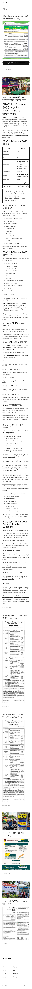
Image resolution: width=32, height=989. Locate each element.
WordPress (27, 986)
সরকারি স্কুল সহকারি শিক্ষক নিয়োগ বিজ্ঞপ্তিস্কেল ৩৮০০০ (14, 617)
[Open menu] (29, 3)
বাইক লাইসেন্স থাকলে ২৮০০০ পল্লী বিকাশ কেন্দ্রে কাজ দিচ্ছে (15, 17)
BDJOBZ (5, 3)
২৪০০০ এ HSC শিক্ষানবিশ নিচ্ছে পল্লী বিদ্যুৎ (14, 902)
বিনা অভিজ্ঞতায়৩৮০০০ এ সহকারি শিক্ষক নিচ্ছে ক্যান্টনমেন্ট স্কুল (14, 715)
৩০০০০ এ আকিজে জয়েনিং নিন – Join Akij (14, 834)
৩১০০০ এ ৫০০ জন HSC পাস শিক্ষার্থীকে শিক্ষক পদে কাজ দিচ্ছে (14, 98)
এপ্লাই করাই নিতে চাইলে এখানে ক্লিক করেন (16, 63)
